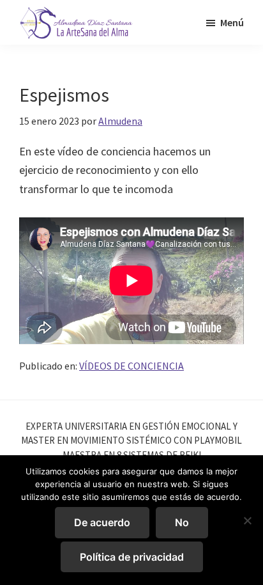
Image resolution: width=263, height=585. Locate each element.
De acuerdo (102, 522)
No (182, 522)
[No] (247, 520)
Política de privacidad (132, 556)
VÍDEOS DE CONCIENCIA (131, 365)
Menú (232, 22)
